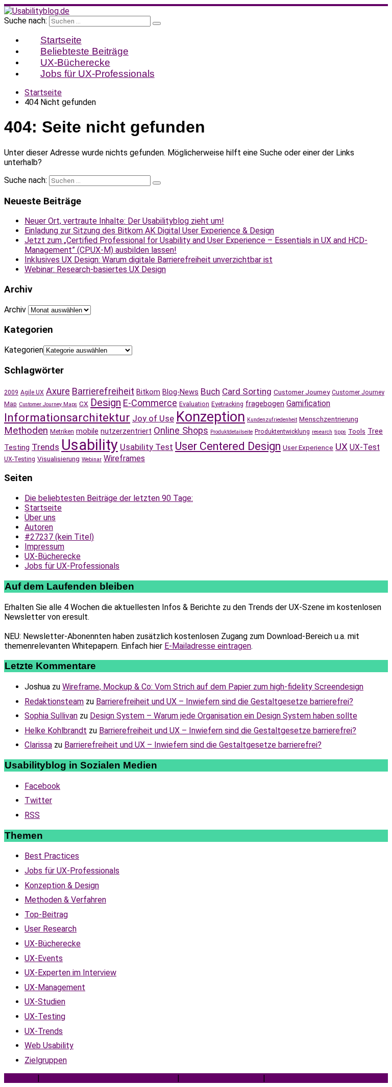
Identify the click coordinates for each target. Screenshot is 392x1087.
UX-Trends (43, 1031)
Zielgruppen (45, 1060)
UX (341, 447)
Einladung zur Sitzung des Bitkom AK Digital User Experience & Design (149, 230)
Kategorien (23, 350)
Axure (58, 391)
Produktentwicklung (282, 431)
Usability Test (146, 447)
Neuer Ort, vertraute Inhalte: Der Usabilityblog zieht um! (124, 221)
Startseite (43, 508)
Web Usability (49, 1045)
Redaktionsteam (54, 701)
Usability (89, 445)
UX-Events (43, 958)
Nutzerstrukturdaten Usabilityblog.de (108, 1078)
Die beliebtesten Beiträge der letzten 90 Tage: (108, 498)
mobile (87, 431)
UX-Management (54, 987)
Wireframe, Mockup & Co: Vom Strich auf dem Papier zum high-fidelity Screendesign (212, 687)
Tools (356, 431)
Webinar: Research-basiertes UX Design (95, 269)
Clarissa (38, 745)
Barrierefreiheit (103, 391)
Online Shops (181, 430)
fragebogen (265, 403)
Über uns (40, 517)
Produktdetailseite (231, 432)
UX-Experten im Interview (70, 972)
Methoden (26, 430)
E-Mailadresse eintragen (207, 646)
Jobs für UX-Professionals (97, 73)
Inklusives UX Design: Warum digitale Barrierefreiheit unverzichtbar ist (148, 259)
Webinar (92, 459)
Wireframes (124, 458)
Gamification (308, 403)
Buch (210, 391)
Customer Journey (302, 392)
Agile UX (32, 392)
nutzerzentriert (126, 431)
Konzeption (210, 417)
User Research (50, 929)
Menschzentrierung (328, 419)
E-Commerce (150, 402)
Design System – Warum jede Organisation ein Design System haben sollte (223, 716)
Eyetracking (227, 404)
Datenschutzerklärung (221, 1078)
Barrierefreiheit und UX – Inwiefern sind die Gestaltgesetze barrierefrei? (224, 701)
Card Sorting (247, 391)
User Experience (308, 447)
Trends (45, 447)
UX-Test (365, 447)
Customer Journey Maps (48, 404)
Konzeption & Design (61, 885)
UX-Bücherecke (52, 556)
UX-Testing (19, 459)
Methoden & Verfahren (65, 900)
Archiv (15, 309)
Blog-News (180, 391)
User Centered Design (228, 446)
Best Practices (51, 856)
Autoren (38, 527)
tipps (340, 432)
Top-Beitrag (46, 914)
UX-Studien (44, 1001)
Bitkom (148, 391)
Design (105, 402)
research (322, 432)
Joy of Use (153, 418)
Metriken (62, 431)
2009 (11, 392)
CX (83, 404)
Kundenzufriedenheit (272, 419)
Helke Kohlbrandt (55, 730)
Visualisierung (58, 459)
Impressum (44, 546)
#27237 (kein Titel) (59, 537)
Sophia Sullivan (51, 716)
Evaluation (194, 404)
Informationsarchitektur (67, 418)
